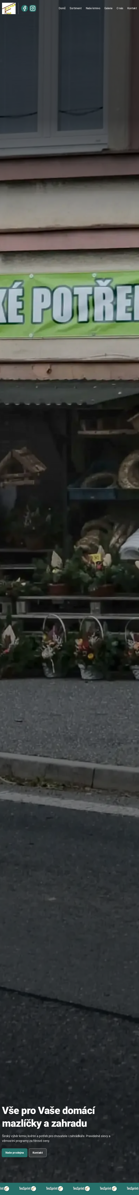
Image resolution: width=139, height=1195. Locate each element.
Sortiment (76, 8)
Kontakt (132, 8)
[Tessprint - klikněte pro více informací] (29, 1188)
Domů (62, 8)
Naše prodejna (14, 1152)
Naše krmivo (93, 8)
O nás (120, 8)
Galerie (108, 8)
